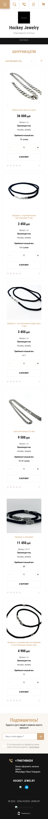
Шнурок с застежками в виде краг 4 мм (24, 324)
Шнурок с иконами (24, 537)
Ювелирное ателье (24, 33)
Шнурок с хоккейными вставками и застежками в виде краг (24, 643)
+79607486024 (24, 760)
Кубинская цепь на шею (24, 110)
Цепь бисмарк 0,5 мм (24, 431)
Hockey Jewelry (24, 27)
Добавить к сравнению (39, 165)
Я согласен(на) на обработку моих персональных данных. (23, 745)
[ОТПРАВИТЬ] (40, 736)
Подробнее (34, 747)
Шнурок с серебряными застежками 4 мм (24, 216)
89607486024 (24, 40)
